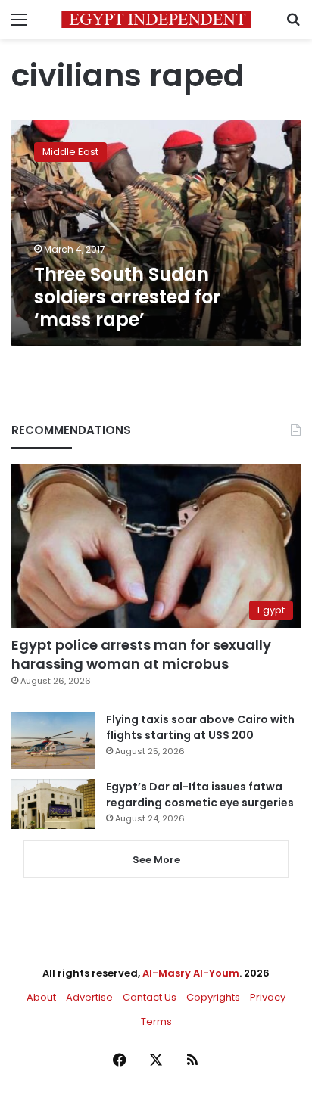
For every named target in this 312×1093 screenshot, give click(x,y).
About (41, 997)
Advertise (89, 997)
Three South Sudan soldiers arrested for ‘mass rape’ (127, 297)
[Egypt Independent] (156, 19)
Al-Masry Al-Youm (190, 973)
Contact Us (149, 997)
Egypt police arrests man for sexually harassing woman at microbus (141, 654)
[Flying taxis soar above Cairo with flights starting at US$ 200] (53, 740)
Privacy (267, 997)
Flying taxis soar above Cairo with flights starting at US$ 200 (200, 727)
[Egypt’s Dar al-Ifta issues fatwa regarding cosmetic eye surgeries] (53, 804)
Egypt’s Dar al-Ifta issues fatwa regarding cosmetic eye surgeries (200, 794)
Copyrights (213, 997)
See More (156, 859)
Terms (156, 1021)
